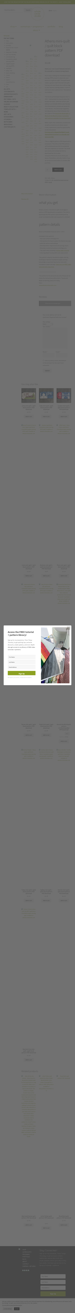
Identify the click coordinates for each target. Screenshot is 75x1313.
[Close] (69, 628)
